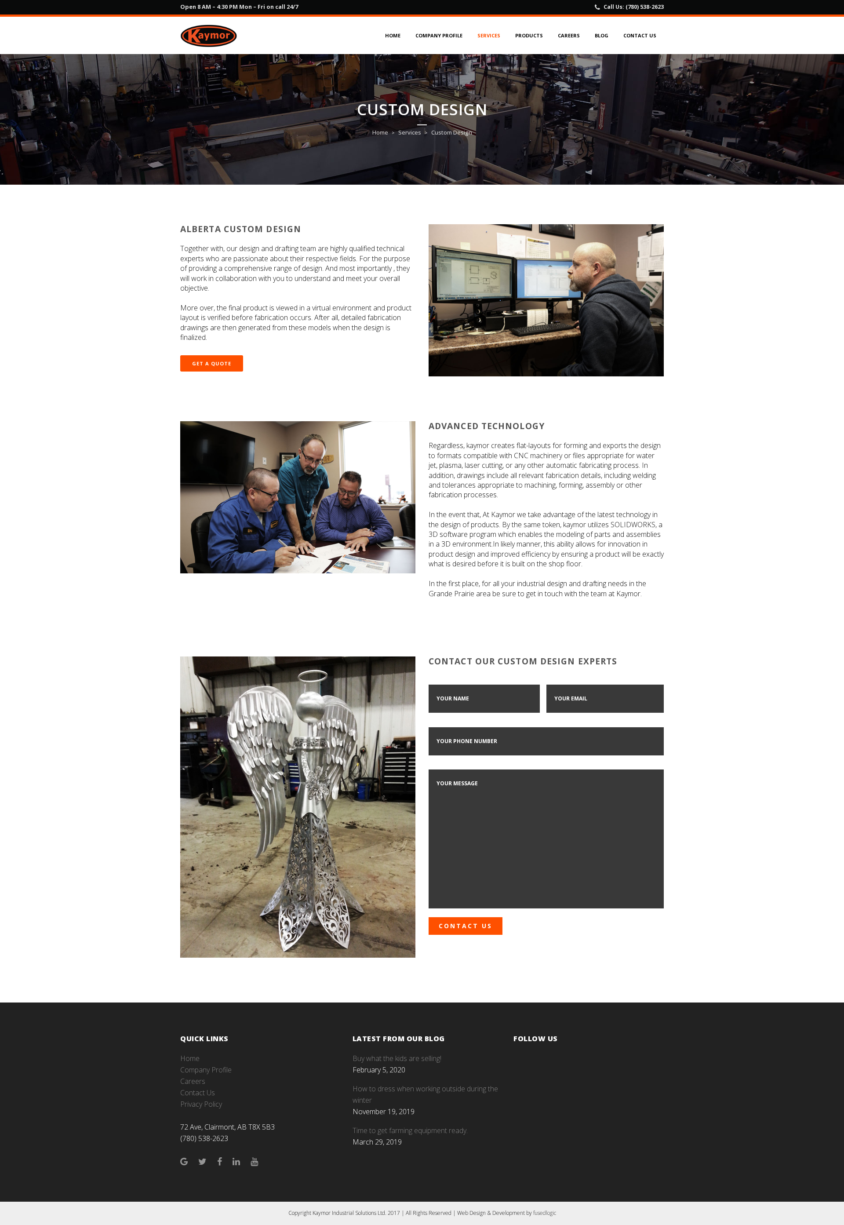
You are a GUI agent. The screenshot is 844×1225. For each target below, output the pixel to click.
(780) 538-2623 (645, 7)
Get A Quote (211, 363)
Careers (192, 1081)
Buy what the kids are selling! (397, 1058)
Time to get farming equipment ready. (410, 1130)
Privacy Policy (201, 1104)
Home (380, 132)
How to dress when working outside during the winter (425, 1094)
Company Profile (206, 1070)
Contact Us (197, 1092)
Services (409, 132)
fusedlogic (544, 1213)
